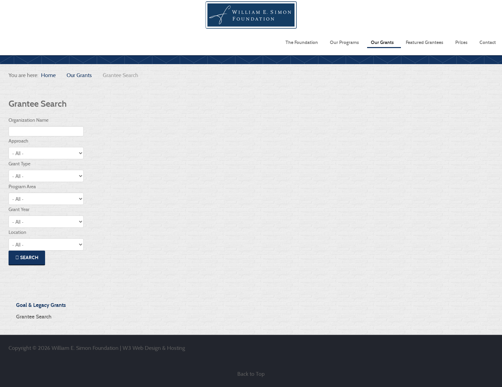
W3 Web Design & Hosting (154, 348)
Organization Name (28, 120)
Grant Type (19, 164)
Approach (18, 141)
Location (17, 232)
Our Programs (344, 42)
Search (28, 258)
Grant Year (19, 209)
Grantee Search (34, 316)
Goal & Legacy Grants (41, 305)
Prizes (461, 42)
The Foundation (301, 42)
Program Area (22, 186)
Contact (487, 42)
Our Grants (382, 42)
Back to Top (251, 374)
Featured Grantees (424, 42)
